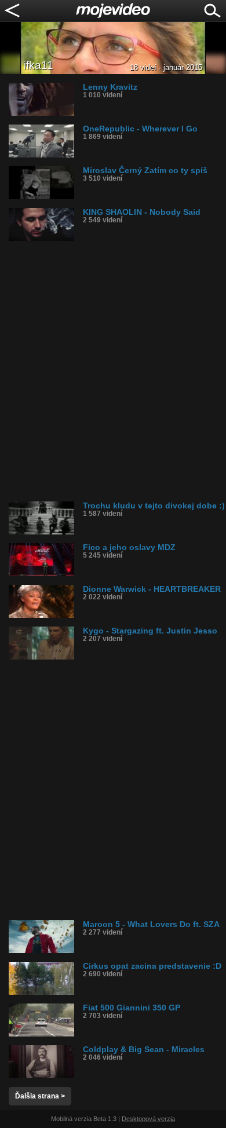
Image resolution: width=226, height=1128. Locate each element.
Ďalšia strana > (40, 1096)
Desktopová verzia (148, 1118)
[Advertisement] (113, 371)
